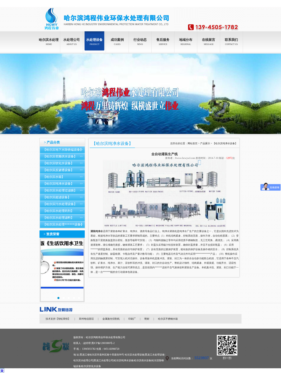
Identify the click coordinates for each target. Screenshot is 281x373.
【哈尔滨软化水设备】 (58, 163)
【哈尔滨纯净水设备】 (58, 183)
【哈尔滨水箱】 (54, 176)
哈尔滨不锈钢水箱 (168, 318)
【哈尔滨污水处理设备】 (60, 204)
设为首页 (227, 3)
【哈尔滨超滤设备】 (57, 197)
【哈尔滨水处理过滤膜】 (60, 190)
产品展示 (205, 143)
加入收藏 (239, 3)
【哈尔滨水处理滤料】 (58, 217)
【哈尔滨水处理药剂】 (58, 210)
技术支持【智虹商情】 (58, 318)
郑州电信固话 (86, 318)
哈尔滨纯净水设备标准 (62, 270)
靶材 (146, 318)
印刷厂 (132, 318)
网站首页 (192, 143)
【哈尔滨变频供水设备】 (60, 156)
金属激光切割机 (111, 318)
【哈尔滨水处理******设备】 (63, 224)
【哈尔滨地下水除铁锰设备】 (63, 149)
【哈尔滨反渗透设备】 (58, 170)
